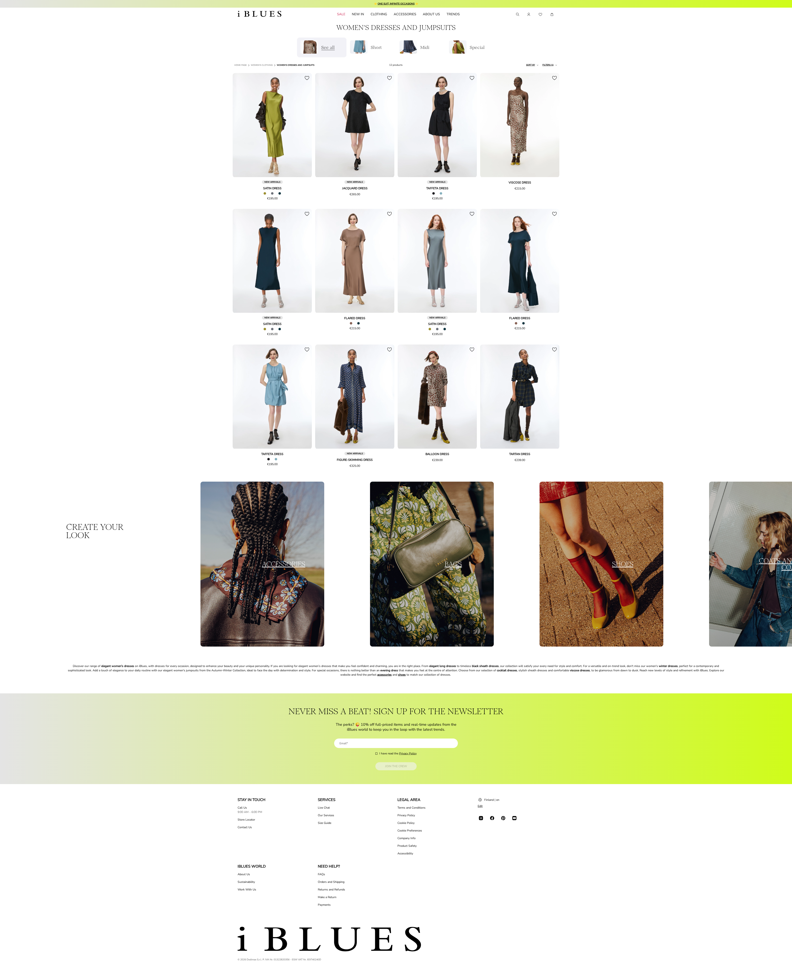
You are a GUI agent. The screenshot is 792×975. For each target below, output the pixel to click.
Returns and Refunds (331, 889)
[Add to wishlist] (307, 78)
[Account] (528, 14)
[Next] (304, 125)
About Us (244, 874)
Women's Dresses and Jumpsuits (295, 65)
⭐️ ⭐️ (396, 3)
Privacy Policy (408, 753)
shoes (402, 675)
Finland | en (491, 800)
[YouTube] (514, 818)
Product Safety (407, 846)
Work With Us (247, 889)
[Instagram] (481, 818)
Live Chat (324, 808)
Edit (480, 806)
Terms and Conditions (411, 808)
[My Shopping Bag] (551, 14)
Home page (240, 65)
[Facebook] (492, 818)
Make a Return (327, 897)
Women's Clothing (262, 65)
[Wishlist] (540, 14)
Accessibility (405, 853)
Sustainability (246, 882)
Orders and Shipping (331, 882)
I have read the (398, 753)
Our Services (326, 815)
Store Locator (246, 820)
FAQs (321, 874)
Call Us (242, 808)
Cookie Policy (406, 823)
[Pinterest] (503, 818)
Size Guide (324, 823)
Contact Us (245, 827)
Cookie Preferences (409, 831)
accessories (384, 675)
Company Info (406, 838)
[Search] (517, 14)
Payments (324, 905)
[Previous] (240, 125)
